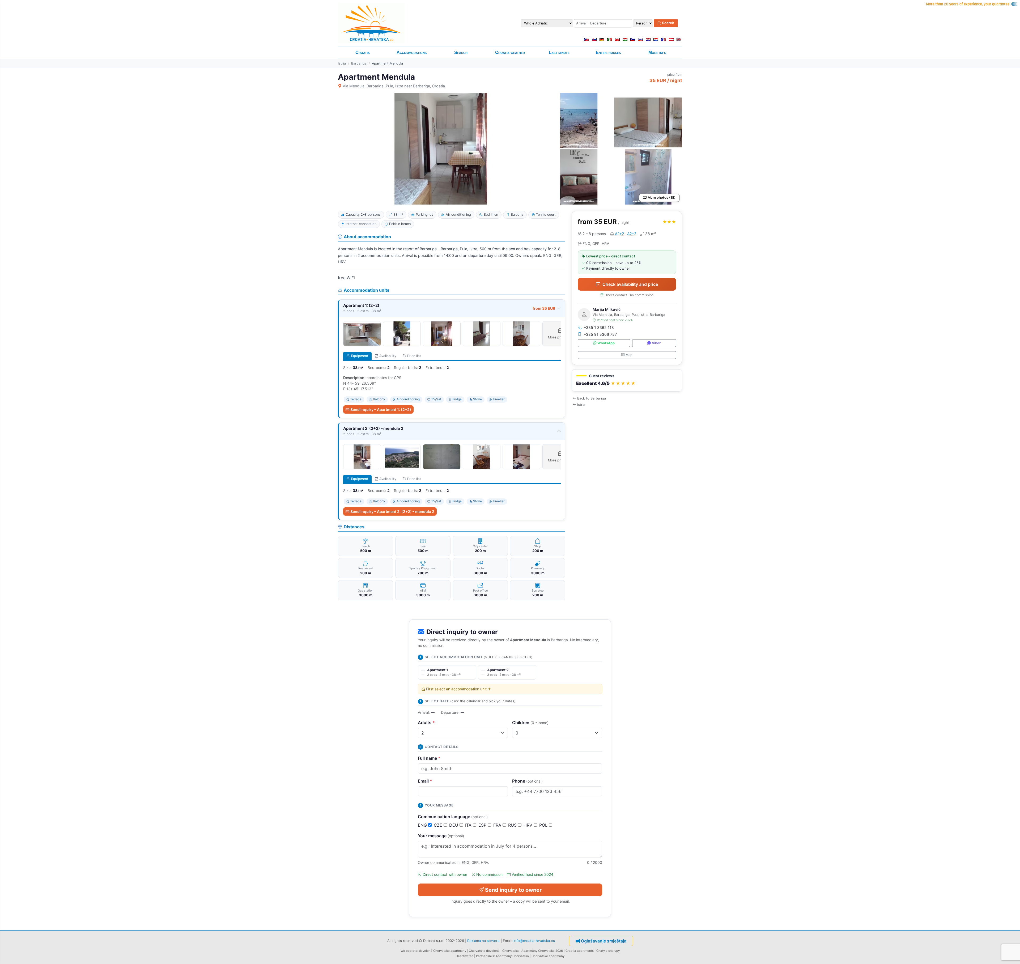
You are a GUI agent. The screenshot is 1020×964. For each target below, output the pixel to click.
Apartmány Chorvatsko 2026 (542, 951)
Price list (414, 356)
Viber (656, 343)
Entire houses (608, 52)
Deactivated (464, 956)
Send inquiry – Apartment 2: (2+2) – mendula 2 (392, 511)
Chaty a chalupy (608, 951)
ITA (469, 825)
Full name (429, 758)
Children (530, 722)
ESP (483, 825)
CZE (439, 825)
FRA (498, 825)
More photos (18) (661, 197)
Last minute (559, 52)
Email (425, 781)
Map (629, 355)
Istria (342, 63)
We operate (409, 951)
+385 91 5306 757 (600, 334)
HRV (529, 825)
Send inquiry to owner (513, 890)
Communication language (453, 816)
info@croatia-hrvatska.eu (534, 940)
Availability (387, 356)
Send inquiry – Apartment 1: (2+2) (380, 409)
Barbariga (359, 63)
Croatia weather (510, 52)
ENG (423, 825)
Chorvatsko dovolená (484, 951)
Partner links (485, 956)
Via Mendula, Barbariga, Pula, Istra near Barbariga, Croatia (394, 86)
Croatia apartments (580, 951)
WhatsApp (606, 343)
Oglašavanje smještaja (603, 941)
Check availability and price (630, 284)
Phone (527, 781)
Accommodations (412, 52)
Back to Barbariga (591, 398)
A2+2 (619, 233)
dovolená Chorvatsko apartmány (442, 951)
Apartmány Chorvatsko (512, 956)
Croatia (362, 52)
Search (667, 23)
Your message (441, 835)
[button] (627, 380)
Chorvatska (510, 951)
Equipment (359, 356)
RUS (513, 825)
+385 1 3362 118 (599, 327)
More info (657, 52)
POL (544, 825)
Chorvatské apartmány (548, 956)
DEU (454, 825)
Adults (426, 722)
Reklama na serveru (483, 940)
